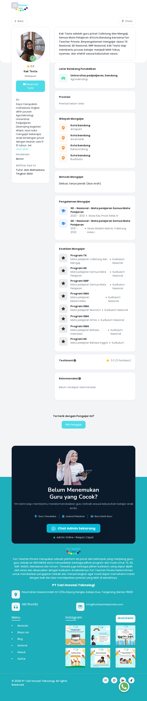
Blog (20, 639)
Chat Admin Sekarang (76, 528)
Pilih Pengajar (73, 424)
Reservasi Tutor (32, 86)
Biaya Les (23, 632)
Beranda (23, 625)
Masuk (21, 652)
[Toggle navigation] (14, 5)
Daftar (22, 659)
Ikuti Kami (125, 618)
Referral (22, 645)
